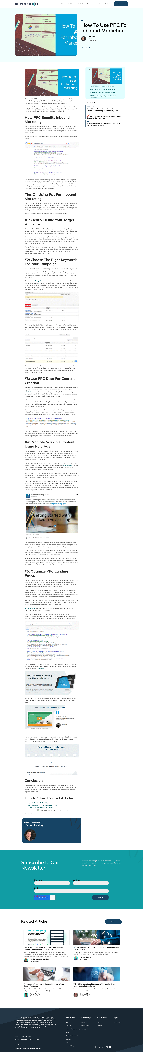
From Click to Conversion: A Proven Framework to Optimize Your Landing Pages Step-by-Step (104, 110)
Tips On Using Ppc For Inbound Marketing (103, 89)
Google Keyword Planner (43, 281)
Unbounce (40, 668)
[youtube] (110, 1047)
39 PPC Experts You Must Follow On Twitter (42, 805)
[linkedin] (103, 1047)
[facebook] (96, 1047)
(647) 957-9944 (34, 1039)
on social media (68, 465)
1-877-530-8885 (26, 1037)
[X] (86, 47)
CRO (88, 107)
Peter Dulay (34, 825)
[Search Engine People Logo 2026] (26, 2)
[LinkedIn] (89, 47)
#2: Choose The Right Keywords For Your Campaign (103, 96)
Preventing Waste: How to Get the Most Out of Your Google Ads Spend (103, 124)
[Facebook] (83, 47)
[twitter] (99, 1047)
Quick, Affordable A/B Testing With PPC (41, 807)
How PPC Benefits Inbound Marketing (102, 86)
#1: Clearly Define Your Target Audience (102, 92)
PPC (83, 21)
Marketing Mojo (30, 608)
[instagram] (107, 1047)
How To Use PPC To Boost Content (39, 803)
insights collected (32, 392)
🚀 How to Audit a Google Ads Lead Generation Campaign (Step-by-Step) (104, 117)
